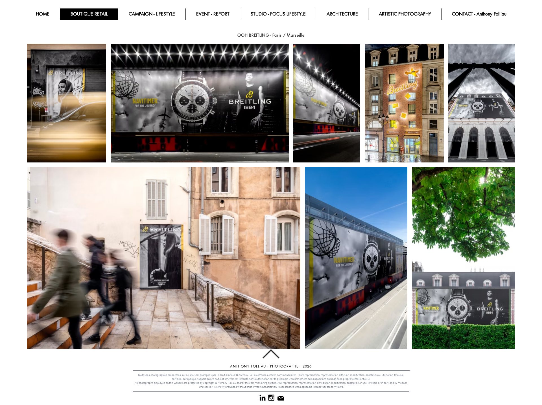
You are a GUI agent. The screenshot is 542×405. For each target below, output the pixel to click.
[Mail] (281, 398)
